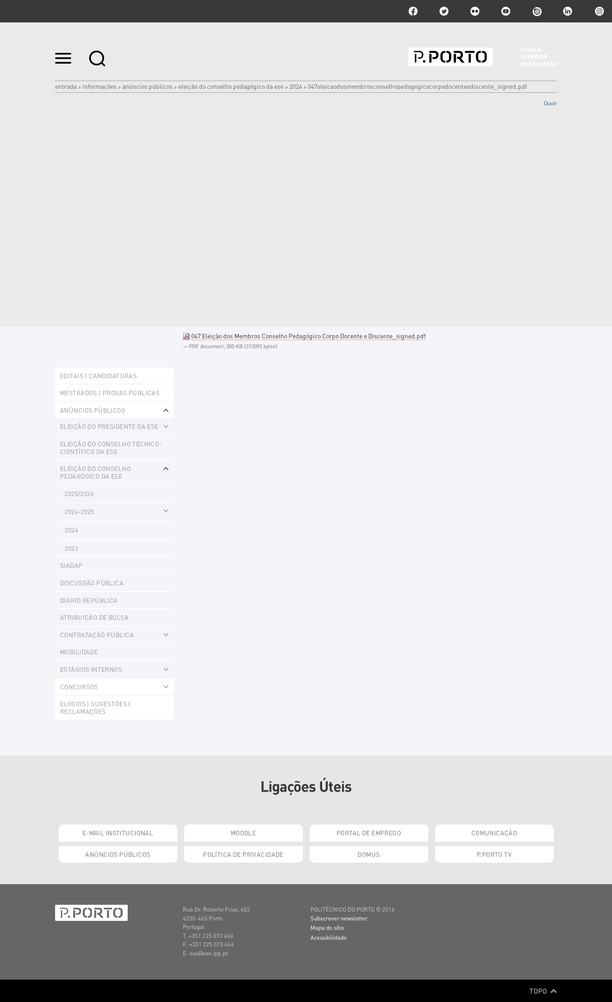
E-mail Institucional (117, 833)
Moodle (243, 833)
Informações (99, 86)
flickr (474, 11)
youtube (505, 11)
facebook (413, 11)
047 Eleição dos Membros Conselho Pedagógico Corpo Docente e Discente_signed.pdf (308, 336)
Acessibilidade (328, 937)
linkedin (567, 11)
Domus (368, 854)
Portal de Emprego (368, 833)
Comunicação (494, 833)
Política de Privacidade (243, 854)
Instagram (598, 11)
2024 (295, 86)
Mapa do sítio (327, 927)
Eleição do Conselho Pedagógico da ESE (231, 86)
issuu (536, 11)
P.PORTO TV (494, 854)
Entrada (66, 86)
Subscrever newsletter (338, 918)
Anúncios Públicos (147, 86)
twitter (444, 11)
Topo (539, 990)
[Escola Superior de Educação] (482, 57)
